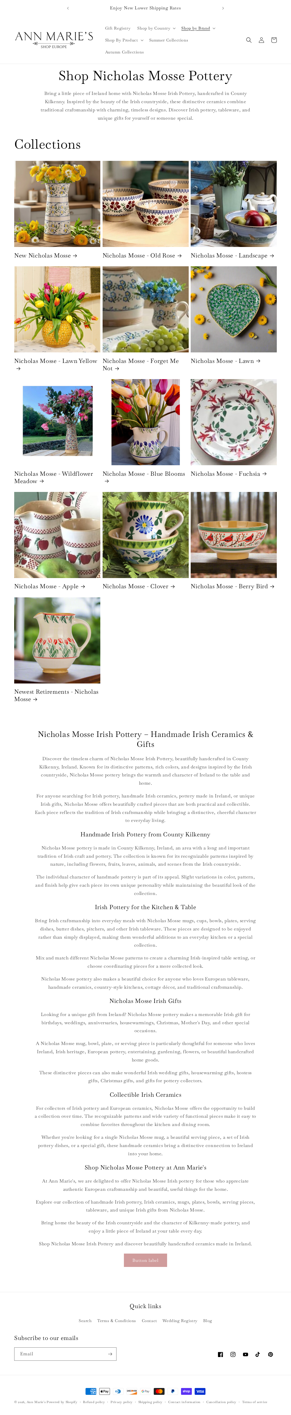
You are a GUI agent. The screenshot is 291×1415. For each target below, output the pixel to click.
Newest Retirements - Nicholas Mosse (56, 695)
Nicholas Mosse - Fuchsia (225, 473)
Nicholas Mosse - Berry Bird (229, 586)
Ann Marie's (36, 1402)
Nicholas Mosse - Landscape (229, 255)
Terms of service (254, 1402)
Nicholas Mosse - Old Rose (139, 255)
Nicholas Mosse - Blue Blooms (144, 473)
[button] (156, 28)
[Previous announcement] (68, 8)
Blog (207, 1320)
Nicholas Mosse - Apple (46, 586)
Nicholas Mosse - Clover (136, 586)
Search (85, 1320)
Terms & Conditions (116, 1320)
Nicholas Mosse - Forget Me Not (141, 364)
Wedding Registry (180, 1320)
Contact (149, 1320)
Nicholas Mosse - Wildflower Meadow (53, 477)
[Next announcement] (223, 8)
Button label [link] (145, 1260)
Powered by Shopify (62, 1402)
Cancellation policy (221, 1402)
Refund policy (94, 1402)
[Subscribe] (110, 1354)
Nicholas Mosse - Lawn (222, 361)
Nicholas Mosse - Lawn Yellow (55, 361)
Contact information (184, 1402)
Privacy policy (122, 1402)
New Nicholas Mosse (42, 255)
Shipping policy (150, 1402)
